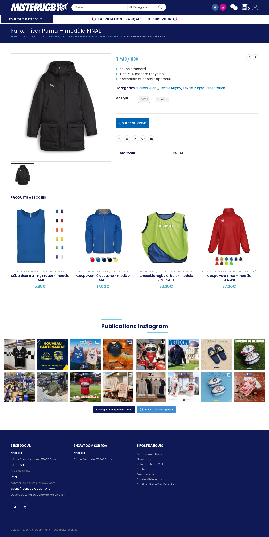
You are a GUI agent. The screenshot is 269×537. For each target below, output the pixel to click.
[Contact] (234, 7)
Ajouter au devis (132, 122)
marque (122, 98)
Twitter (127, 138)
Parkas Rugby (147, 88)
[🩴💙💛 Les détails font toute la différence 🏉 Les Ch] (216, 354)
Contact (142, 469)
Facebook (119, 138)
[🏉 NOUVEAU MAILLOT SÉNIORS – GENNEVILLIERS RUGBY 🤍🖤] (19, 354)
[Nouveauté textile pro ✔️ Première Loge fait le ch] (151, 387)
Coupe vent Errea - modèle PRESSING (229, 277)
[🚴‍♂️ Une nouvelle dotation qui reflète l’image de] (52, 387)
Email (151, 138)
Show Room (145, 459)
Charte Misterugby (149, 479)
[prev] (249, 57)
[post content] (40, 236)
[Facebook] (15, 507)
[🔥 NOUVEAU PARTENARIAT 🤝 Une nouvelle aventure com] (52, 354)
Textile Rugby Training (186, 271)
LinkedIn (135, 138)
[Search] (160, 7)
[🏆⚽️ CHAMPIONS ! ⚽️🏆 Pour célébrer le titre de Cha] (183, 387)
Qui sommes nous (149, 454)
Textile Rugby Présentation (204, 88)
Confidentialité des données (156, 484)
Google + (143, 138)
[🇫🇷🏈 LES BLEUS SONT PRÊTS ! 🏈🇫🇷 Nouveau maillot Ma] (85, 354)
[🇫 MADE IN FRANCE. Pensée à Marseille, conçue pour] (19, 387)
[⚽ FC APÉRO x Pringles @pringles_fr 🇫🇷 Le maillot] (151, 354)
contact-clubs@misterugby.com (33, 483)
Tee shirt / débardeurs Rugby (27, 271)
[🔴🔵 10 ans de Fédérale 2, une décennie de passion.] (85, 387)
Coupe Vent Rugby (84, 271)
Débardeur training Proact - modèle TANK (40, 277)
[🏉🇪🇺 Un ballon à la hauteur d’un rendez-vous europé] (249, 354)
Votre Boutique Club (150, 464)
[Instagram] (25, 507)
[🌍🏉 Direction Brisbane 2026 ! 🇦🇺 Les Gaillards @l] (118, 354)
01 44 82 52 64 (20, 471)
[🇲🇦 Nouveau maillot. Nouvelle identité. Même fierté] (249, 387)
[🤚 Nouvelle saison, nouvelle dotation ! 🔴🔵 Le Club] (183, 354)
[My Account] (255, 7)
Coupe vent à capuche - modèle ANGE (102, 277)
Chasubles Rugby (146, 271)
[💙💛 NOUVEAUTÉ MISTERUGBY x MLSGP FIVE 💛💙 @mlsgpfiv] (216, 387)
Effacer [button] (162, 99)
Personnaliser (146, 474)
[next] (255, 57)
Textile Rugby (170, 88)
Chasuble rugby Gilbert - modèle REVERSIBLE (166, 277)
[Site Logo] (39, 7)
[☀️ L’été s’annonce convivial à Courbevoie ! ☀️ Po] (118, 387)
